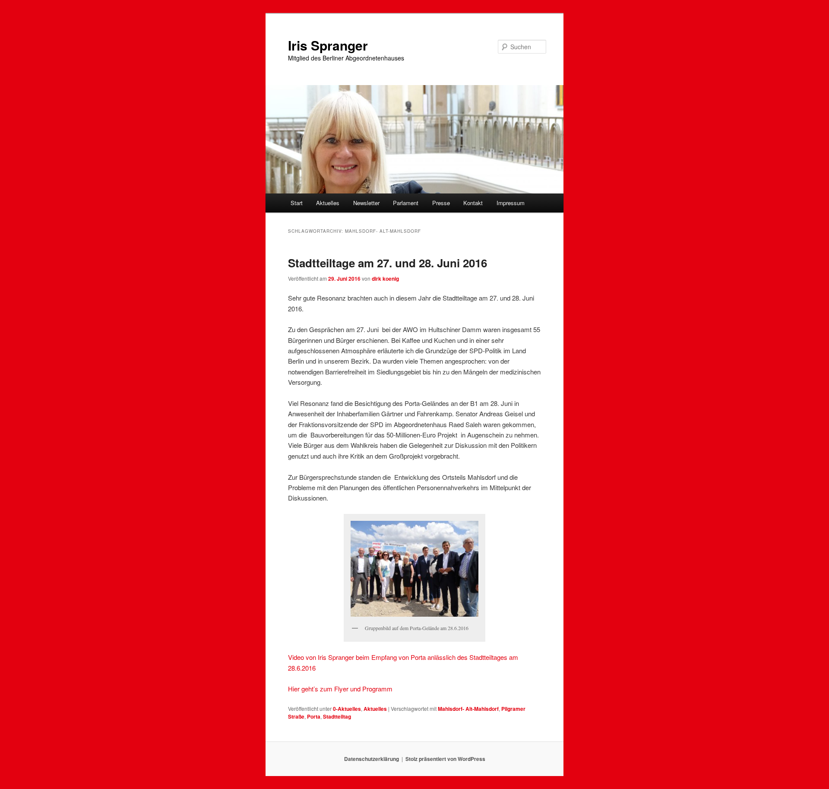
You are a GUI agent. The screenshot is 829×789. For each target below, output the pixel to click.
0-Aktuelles (347, 709)
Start (297, 203)
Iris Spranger (328, 45)
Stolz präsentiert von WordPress (445, 759)
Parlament (405, 203)
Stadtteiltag (337, 716)
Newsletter (366, 203)
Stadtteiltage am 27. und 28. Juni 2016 (387, 263)
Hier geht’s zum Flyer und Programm (340, 688)
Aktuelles (327, 203)
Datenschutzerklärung (371, 759)
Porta (313, 716)
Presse (441, 203)
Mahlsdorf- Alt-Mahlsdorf (468, 709)
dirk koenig (385, 278)
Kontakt (473, 203)
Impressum (511, 203)
